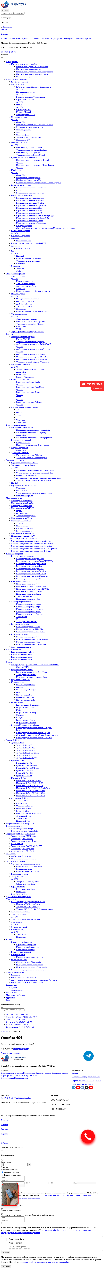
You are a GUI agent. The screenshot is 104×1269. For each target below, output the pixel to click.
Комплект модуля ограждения (29, 866)
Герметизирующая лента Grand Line (31, 672)
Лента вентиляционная (21, 647)
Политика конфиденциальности (86, 1077)
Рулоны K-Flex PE (24, 775)
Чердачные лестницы (15, 460)
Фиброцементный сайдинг (22, 336)
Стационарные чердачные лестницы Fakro (34, 473)
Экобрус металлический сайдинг (30, 369)
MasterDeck (21, 309)
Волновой (20, 263)
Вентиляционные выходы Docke (30, 566)
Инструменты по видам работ (24, 64)
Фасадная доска (18, 294)
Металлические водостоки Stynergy (31, 432)
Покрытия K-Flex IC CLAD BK (30, 783)
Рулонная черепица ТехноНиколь (30, 97)
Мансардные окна (14, 498)
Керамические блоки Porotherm (24, 977)
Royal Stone (21, 326)
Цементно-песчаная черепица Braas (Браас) (35, 166)
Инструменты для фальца (27, 77)
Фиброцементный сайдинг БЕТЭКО (32, 357)
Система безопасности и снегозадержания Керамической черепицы (45, 228)
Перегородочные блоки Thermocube (31, 967)
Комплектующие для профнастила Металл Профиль (38, 183)
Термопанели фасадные (26, 319)
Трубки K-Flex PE (24, 755)
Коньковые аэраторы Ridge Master (31, 629)
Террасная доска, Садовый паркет (20, 833)
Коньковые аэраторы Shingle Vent (30, 632)
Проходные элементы (20, 581)
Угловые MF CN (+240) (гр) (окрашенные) (34, 909)
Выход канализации (20, 634)
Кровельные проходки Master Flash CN (28, 901)
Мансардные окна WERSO (22, 508)
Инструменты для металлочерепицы (32, 74)
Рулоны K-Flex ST (24, 763)
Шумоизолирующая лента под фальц (32, 677)
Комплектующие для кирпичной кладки (28, 970)
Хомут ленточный (24, 596)
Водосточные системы (16, 425)
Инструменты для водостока (28, 69)
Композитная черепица (21, 185)
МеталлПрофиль (23, 130)
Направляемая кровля (20, 231)
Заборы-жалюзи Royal (25, 884)
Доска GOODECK (24, 306)
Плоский (20, 256)
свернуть (99, 389)
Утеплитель (11, 899)
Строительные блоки (15, 972)
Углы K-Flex (21, 818)
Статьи (75, 1073)
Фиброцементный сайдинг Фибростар (33, 350)
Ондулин (15, 238)
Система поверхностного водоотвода (22, 538)
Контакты (80, 38)
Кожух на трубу (23, 248)
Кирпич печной (18, 954)
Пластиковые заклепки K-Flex (29, 813)
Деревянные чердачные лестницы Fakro (33, 480)
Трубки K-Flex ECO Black (27, 753)
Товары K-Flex (12, 740)
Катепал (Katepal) (23, 112)
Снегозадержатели (14, 826)
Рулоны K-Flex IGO (24, 773)
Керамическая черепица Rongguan (31, 223)
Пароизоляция (17, 682)
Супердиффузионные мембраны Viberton (34, 737)
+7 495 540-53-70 (8, 52)
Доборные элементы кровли (18, 896)
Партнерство (56, 38)
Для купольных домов (26, 515)
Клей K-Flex (21, 803)
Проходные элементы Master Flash (31, 586)
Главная (4, 1031)
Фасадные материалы (15, 273)
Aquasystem (21, 372)
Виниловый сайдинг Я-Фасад (29, 403)
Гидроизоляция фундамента (28, 705)
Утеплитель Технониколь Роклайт (26, 919)
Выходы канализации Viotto (28, 637)
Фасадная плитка (18, 277)
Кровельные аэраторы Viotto (28, 604)
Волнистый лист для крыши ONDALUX (29, 243)
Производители (21, 1078)
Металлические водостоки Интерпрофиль (34, 437)
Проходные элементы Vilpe (28, 599)
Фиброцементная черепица (28, 261)
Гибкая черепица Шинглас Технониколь (33, 88)
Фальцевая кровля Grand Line (29, 147)
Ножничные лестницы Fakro (28, 475)
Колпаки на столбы (19, 874)
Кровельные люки (24, 531)
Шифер (14, 252)
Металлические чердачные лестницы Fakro (35, 470)
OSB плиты (11, 854)
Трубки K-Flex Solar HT (26, 750)
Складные (20, 488)
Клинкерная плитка (24, 281)
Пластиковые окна (14, 649)
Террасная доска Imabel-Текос (24, 841)
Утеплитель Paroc (18, 915)
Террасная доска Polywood (22, 848)
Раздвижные (21, 490)
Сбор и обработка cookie (82, 1084)
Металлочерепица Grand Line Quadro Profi (34, 124)
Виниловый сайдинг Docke (28, 383)
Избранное (7, 27)
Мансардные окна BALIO (22, 533)
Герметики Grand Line (20, 679)
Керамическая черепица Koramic (30, 198)
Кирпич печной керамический (29, 957)
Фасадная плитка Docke (26, 286)
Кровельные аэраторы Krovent (29, 609)
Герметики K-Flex (24, 808)
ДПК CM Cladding (24, 304)
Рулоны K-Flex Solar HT (26, 765)
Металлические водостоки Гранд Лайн (33, 430)
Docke (19, 105)
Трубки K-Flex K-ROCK (26, 758)
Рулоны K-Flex (17, 760)
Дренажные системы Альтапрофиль (31, 457)
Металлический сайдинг (21, 365)
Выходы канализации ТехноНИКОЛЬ (32, 639)
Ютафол (19, 717)
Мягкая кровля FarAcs (25, 114)
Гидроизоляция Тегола (26, 722)
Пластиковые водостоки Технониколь (32, 445)
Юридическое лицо (12, 1175)
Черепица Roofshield (25, 100)
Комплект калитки (24, 869)
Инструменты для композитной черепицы (34, 72)
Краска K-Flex (22, 811)
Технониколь (16, 923)
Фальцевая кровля (19, 143)
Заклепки (20, 268)
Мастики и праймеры (15, 995)
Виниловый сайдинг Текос (28, 393)
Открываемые (22, 513)
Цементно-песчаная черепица (24, 157)
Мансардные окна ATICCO (23, 536)
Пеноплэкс (21, 937)
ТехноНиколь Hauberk (25, 283)
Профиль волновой (19, 82)
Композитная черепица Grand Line (31, 188)
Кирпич (9, 939)
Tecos (18, 415)
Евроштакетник (18, 886)
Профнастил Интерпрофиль (28, 177)
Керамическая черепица (21, 195)
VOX (18, 329)
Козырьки (10, 1000)
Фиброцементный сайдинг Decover (31, 359)
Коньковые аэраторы (20, 624)
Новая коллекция (23, 241)
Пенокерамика (69, 38)
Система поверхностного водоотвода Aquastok (31, 546)
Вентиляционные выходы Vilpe (30, 568)
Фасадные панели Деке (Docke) (30, 324)
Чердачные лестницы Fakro (23, 466)
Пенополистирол (18, 930)
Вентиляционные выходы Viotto (30, 558)
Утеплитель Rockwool (20, 912)
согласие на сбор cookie (58, 1262)
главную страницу (21, 1048)
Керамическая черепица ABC (29, 213)
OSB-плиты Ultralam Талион (23, 859)
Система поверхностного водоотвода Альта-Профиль (34, 548)
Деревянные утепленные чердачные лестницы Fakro (39, 478)
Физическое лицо (11, 1172)
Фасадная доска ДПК (25, 301)
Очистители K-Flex (24, 806)
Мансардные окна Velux (21, 518)
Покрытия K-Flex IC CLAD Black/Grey (33, 788)
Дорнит (14, 987)
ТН (17, 410)
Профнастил (16, 171)
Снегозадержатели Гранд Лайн (24, 831)
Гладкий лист (12, 992)
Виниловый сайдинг (20, 379)
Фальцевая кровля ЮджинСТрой (30, 155)
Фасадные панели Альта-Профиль (31, 321)
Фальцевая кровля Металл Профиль (31, 150)
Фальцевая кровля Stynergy (28, 152)
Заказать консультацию (11, 1053)
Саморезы (15, 266)
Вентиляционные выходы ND (29, 579)
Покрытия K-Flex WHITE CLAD (30, 790)
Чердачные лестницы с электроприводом (34, 493)
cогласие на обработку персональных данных (62, 1195)
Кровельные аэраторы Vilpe (28, 606)
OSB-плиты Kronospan (21, 856)
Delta (18, 692)
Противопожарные (24, 495)
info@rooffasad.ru (23, 1098)
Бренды (88, 38)
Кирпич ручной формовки (27, 947)
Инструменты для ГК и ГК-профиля (32, 66)
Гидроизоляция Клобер (26, 712)
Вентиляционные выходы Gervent (31, 563)
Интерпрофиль (22, 135)
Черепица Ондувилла (20, 235)
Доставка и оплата (31, 38)
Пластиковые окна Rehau (22, 654)
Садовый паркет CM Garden (23, 851)
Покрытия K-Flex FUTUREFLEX (30, 795)
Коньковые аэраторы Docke (28, 626)
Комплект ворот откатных (27, 871)
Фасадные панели (19, 315)
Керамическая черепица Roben (29, 220)
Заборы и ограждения (15, 861)
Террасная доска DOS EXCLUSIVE (26, 846)
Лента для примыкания (26, 674)
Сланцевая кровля (24, 225)
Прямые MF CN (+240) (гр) (28, 904)
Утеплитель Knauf (19, 927)
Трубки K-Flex (17, 743)
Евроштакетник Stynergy (27, 889)
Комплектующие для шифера (28, 258)
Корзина (4, 29)
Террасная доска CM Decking (23, 836)
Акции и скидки (8, 38)
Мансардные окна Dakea (21, 500)
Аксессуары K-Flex (19, 798)
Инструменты (12, 61)
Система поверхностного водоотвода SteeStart (31, 541)
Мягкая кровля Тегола (25, 93)
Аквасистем (21, 616)
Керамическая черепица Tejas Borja (31, 205)
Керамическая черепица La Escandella (32, 218)
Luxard (19, 190)
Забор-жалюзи (17, 877)
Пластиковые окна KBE (21, 659)
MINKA (14, 483)
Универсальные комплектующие (30, 341)
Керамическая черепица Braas (29, 210)
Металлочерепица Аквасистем (29, 127)
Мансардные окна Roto (21, 521)
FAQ (26, 1075)
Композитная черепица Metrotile (30, 193)
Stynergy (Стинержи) (25, 377)
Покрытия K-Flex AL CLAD (28, 780)
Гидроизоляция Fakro (25, 720)
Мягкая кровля (17, 84)
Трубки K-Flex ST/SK (25, 748)
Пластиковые (22, 526)
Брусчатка (10, 997)
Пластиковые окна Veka (21, 657)
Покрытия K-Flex (18, 778)
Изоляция (10, 662)
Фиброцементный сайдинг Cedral (30, 354)
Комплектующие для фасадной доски (32, 311)
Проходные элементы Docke (28, 594)
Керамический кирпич (26, 944)
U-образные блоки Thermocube (29, 965)
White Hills (20, 288)
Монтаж (19, 38)
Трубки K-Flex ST (24, 745)
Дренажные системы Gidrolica (29, 455)
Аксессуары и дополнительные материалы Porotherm (34, 980)
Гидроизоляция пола (25, 707)
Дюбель (19, 271)
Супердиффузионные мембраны (25, 725)
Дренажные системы (20, 452)
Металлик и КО (23, 140)
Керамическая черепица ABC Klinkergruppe (35, 215)
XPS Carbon (21, 934)
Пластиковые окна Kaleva (22, 652)
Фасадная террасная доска (27, 299)
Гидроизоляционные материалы (20, 823)
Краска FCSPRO (23, 339)
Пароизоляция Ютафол (26, 690)
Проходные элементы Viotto (28, 584)
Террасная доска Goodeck (22, 838)
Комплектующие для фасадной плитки (33, 291)
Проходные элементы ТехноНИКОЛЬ (32, 589)
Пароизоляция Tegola (25, 700)
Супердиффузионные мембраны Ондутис (34, 727)
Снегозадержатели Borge (22, 828)
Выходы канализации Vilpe (28, 642)
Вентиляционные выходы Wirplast (31, 571)
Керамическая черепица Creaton (30, 203)
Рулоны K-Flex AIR (24, 770)
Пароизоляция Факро (25, 685)
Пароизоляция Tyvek (25, 697)
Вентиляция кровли (14, 553)
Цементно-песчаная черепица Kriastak (32, 161)
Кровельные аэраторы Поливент (30, 614)
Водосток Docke (23, 442)
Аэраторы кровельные (21, 601)
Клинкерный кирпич (25, 949)
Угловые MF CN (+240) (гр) (28, 906)
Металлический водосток (22, 427)
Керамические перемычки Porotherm (27, 982)
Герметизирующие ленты (22, 669)
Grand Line (20, 122)
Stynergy (19, 132)
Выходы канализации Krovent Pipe (31, 644)
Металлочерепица (19, 118)
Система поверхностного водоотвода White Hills (32, 543)
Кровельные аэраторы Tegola (28, 611)
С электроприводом (24, 528)
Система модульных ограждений (25, 864)
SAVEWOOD (17, 843)
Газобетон (15, 975)
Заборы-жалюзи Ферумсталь (28, 881)
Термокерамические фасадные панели (27, 331)
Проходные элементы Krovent (29, 591)
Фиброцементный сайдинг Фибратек (32, 362)
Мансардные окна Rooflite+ (23, 503)
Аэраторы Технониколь (26, 621)
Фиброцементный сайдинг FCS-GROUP (33, 345)
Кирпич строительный (21, 952)
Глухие (19, 510)
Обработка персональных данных (86, 1080)
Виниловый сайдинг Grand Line (30, 388)
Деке (18, 619)
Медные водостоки (19, 447)
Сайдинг (10, 334)
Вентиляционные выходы (22, 556)
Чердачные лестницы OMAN (23, 485)
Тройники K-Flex (23, 816)
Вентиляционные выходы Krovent (31, 574)
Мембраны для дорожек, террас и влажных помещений (35, 664)
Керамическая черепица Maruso (30, 200)
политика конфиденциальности (33, 1262)
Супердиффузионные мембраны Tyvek (33, 732)
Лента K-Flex (22, 801)
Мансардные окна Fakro (21, 505)
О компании (45, 38)
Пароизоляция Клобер (26, 695)
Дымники (15, 246)
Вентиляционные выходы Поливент (32, 576)
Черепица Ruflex (23, 109)
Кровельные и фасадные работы (37, 1073)
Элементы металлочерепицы (28, 137)
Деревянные (21, 523)
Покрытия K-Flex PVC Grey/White (31, 793)
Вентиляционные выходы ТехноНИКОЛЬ (34, 561)
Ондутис (20, 687)
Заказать (5, 1252)
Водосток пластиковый (21, 440)
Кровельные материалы (16, 79)
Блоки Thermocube (19, 959)
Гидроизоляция (17, 702)
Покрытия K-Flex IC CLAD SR (29, 785)
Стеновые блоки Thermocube (28, 962)
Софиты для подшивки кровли (24, 407)
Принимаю (6, 1267)
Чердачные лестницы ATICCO (24, 463)
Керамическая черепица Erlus (29, 208)
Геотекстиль (11, 985)
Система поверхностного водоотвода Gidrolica (31, 551)
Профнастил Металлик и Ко (28, 180)
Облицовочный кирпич (21, 942)
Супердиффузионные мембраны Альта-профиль (37, 735)
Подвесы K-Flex (23, 821)
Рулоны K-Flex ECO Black (27, 768)
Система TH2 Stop (24, 667)
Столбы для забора (19, 894)
